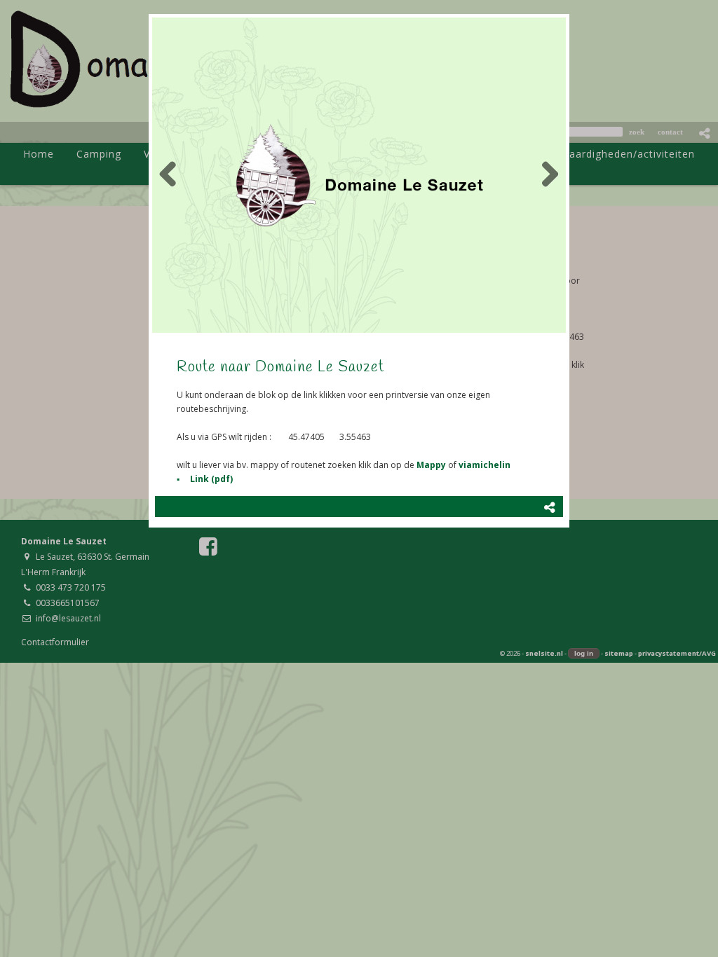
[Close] (569, 14)
